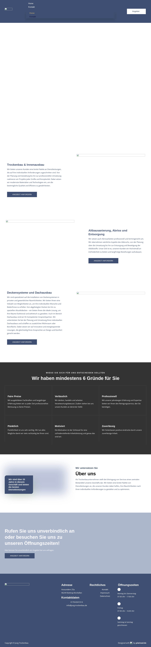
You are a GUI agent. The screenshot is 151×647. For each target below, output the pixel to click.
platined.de (141, 643)
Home (30, 3)
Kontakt (31, 7)
